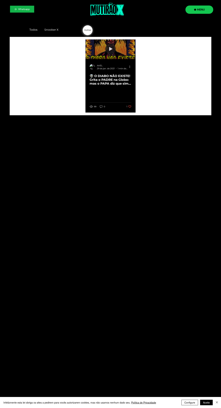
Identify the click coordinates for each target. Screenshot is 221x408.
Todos (33, 29)
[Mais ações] (131, 67)
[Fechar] (217, 402)
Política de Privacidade (143, 402)
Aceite (206, 402)
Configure (189, 402)
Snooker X (51, 29)
